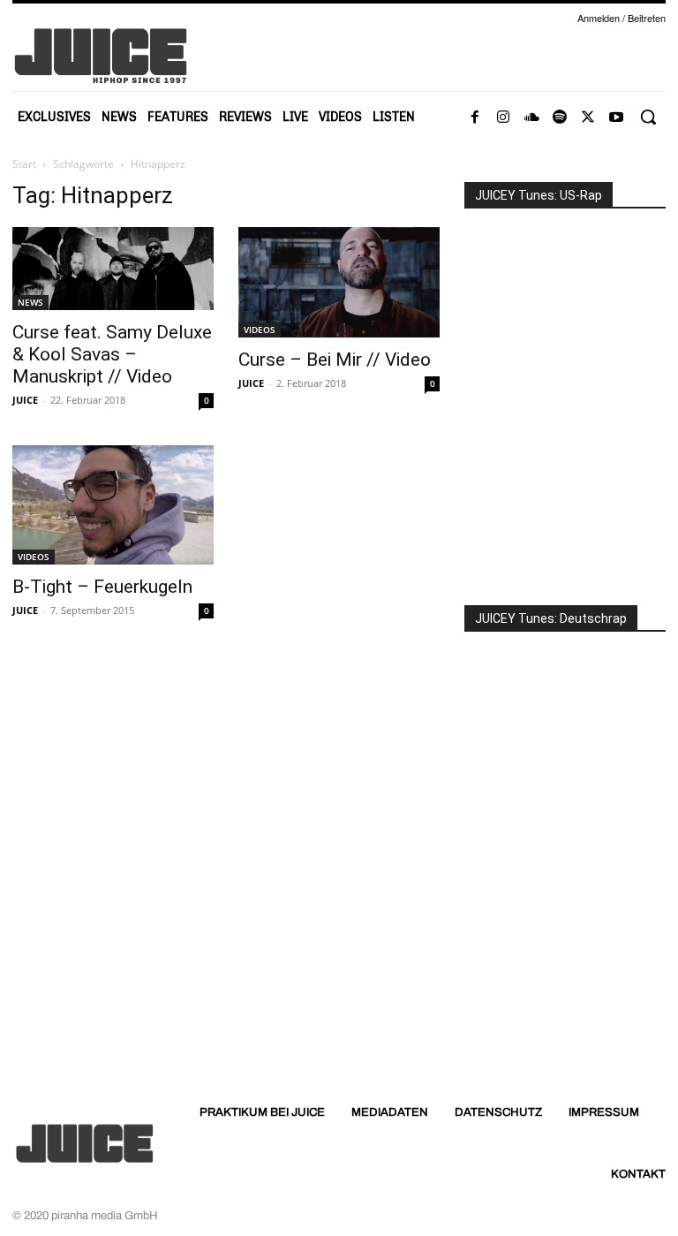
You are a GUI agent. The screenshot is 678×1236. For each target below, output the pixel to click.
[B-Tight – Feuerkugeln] (113, 505)
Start (24, 163)
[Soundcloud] (531, 117)
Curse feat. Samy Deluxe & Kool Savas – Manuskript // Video (112, 354)
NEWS (30, 302)
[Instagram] (503, 117)
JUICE (25, 399)
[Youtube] (616, 117)
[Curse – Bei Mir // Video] (339, 282)
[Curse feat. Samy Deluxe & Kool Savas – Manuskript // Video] (113, 268)
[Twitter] (588, 117)
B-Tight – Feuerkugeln (102, 586)
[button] (648, 116)
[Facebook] (475, 117)
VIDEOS (259, 329)
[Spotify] (560, 117)
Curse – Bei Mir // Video (334, 359)
